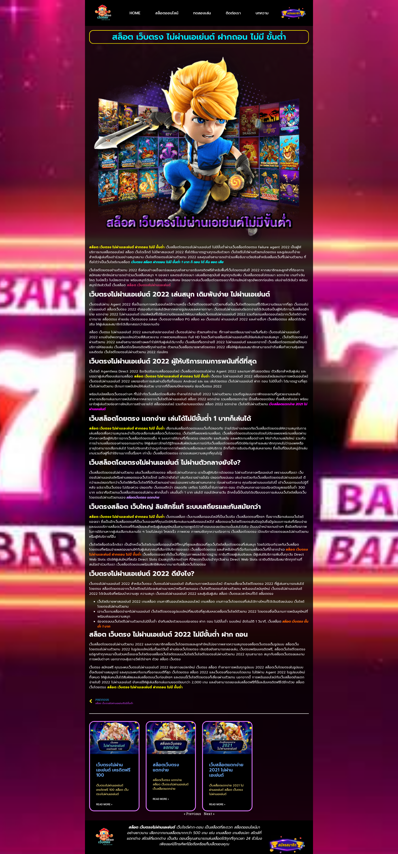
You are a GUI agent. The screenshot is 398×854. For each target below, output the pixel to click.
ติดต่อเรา (233, 13)
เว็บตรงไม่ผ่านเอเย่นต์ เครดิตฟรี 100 (113, 770)
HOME (135, 13)
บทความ (262, 13)
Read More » (104, 804)
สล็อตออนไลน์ (166, 13)
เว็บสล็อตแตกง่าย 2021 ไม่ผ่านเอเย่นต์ (226, 770)
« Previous (192, 813)
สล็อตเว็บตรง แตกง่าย (166, 767)
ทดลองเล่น (202, 13)
